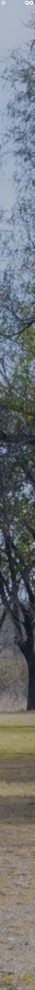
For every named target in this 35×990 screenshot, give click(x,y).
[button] (27, 2)
